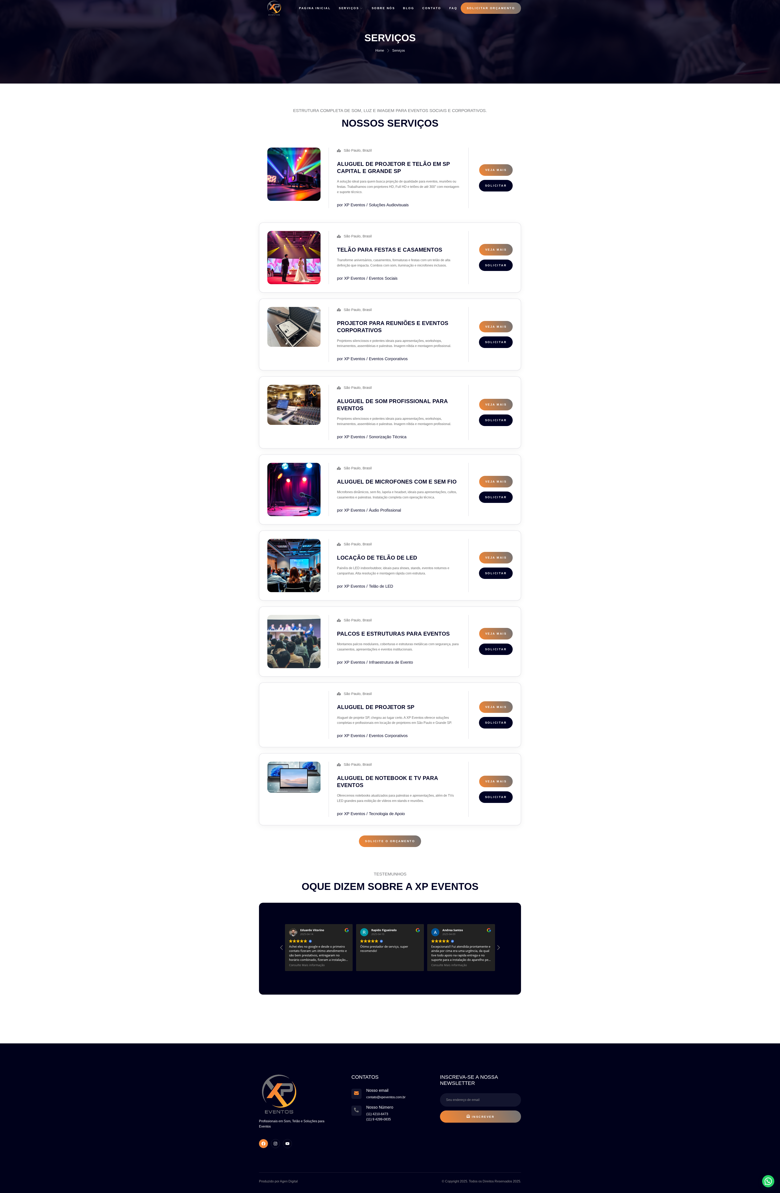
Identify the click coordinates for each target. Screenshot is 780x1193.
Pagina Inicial (315, 8)
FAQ (453, 8)
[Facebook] (263, 1143)
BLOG (408, 8)
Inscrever (483, 1116)
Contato (431, 8)
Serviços (349, 8)
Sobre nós (383, 8)
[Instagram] (275, 1143)
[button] (282, 949)
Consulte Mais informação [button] (378, 965)
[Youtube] (287, 1143)
